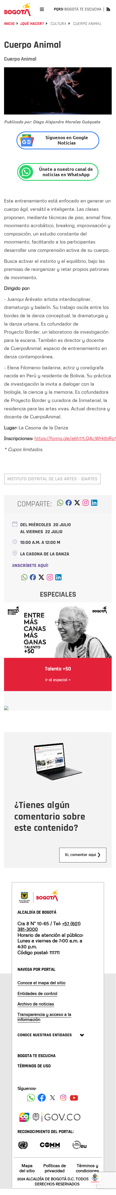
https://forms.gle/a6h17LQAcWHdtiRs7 (75, 438)
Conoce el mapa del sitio (41, 982)
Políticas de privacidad (54, 1168)
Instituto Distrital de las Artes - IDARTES (52, 479)
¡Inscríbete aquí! (30, 565)
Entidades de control (37, 993)
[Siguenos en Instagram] (63, 1098)
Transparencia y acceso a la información (44, 1017)
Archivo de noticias (35, 1003)
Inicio (9, 24)
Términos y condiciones (87, 1168)
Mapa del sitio (27, 1168)
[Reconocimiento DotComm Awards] (50, 1144)
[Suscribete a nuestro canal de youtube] (74, 1098)
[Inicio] (17, 9)
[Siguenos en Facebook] (31, 1098)
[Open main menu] (42, 9)
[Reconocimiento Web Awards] (79, 1144)
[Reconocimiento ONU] (22, 1144)
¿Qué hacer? (32, 24)
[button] (60, 504)
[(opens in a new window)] (85, 504)
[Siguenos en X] (52, 1098)
